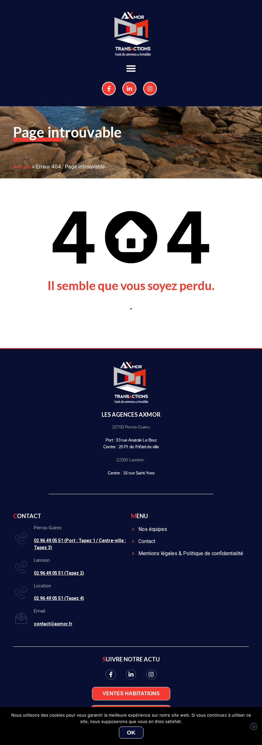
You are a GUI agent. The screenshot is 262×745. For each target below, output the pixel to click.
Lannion (42, 560)
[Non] (253, 726)
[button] (131, 68)
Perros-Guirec (48, 527)
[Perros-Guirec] (21, 538)
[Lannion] (21, 567)
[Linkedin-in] (129, 88)
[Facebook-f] (109, 88)
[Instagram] (150, 88)
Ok (131, 732)
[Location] (21, 592)
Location (42, 585)
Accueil (22, 166)
